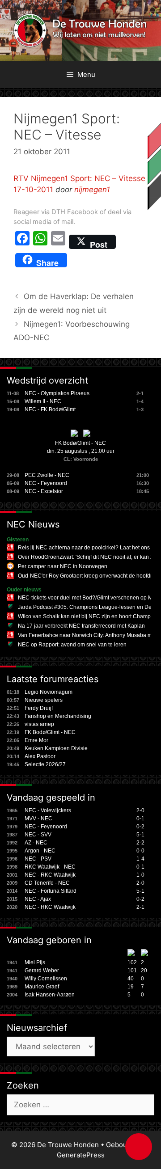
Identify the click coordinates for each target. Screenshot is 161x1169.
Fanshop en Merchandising (58, 716)
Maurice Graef (42, 986)
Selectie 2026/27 (45, 764)
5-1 (140, 834)
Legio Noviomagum (48, 692)
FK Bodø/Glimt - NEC (80, 443)
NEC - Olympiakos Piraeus (57, 393)
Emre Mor (36, 740)
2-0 (140, 810)
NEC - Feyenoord (46, 483)
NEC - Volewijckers (48, 810)
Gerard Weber (42, 970)
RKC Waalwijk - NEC (50, 867)
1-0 (140, 875)
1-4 (140, 859)
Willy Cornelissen (46, 978)
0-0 (140, 851)
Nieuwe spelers (44, 700)
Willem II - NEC (43, 401)
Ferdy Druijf (39, 708)
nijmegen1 (92, 189)
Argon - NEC (40, 851)
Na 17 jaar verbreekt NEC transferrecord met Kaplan (81, 626)
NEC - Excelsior (44, 491)
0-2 (140, 826)
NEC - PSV (38, 859)
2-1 (140, 907)
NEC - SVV (38, 834)
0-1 (140, 818)
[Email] (58, 242)
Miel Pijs (35, 962)
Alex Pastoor (40, 756)
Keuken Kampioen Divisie (56, 748)
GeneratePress (81, 1155)
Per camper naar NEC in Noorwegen (62, 566)
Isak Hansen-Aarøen (50, 995)
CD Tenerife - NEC (47, 883)
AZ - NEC (36, 843)
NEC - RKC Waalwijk (50, 875)
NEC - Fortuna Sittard (50, 891)
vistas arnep (39, 724)
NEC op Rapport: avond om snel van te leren (72, 644)
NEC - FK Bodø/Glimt (50, 409)
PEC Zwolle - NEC (47, 475)
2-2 (140, 843)
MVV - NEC (38, 818)
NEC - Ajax (38, 899)
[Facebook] (22, 242)
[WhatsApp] (40, 242)
